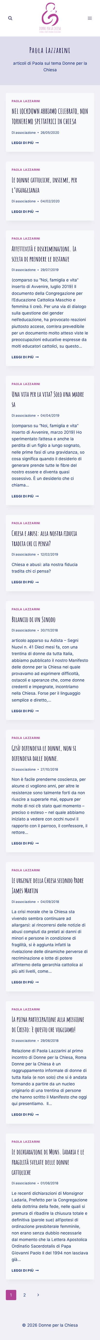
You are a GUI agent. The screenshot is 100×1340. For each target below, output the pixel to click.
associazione (26, 133)
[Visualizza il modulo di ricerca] (10, 18)
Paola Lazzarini (26, 101)
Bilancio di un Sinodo (33, 619)
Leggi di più (25, 143)
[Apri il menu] (89, 18)
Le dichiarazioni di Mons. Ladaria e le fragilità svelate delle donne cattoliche (48, 1162)
